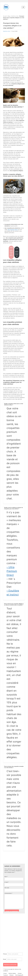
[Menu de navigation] (23, 7)
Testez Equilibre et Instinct (16, 252)
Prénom (5, 954)
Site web (6, 887)
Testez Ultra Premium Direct (11, 252)
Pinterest (11, 975)
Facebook (5, 975)
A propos (20, 973)
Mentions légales (12, 973)
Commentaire (8, 893)
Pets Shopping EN (19, 975)
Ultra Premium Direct (13, 229)
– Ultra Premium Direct (12, 571)
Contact (5, 973)
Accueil (5, 16)
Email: (5, 959)
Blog (9, 16)
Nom (6, 876)
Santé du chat (14, 16)
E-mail (6, 882)
